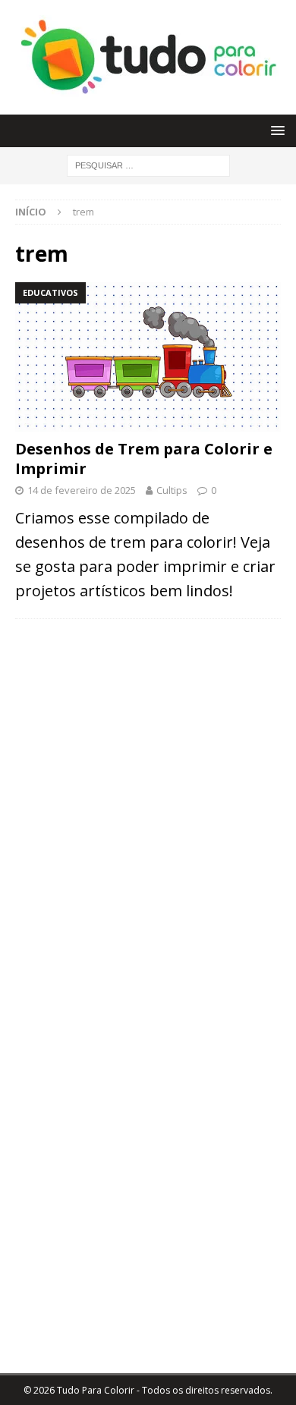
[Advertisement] (148, 736)
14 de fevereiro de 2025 (81, 490)
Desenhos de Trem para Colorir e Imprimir (143, 458)
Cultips (171, 490)
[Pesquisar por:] (148, 164)
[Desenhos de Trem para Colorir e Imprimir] (148, 357)
